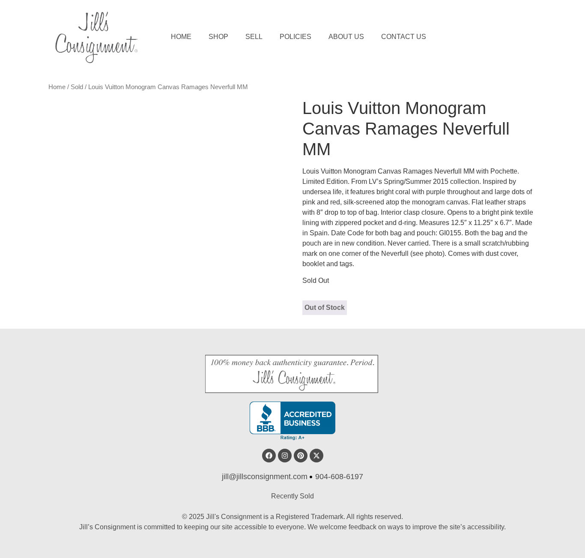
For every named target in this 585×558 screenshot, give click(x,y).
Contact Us (403, 36)
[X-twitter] (316, 455)
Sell (254, 36)
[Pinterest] (300, 455)
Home (181, 36)
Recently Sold (292, 496)
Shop (218, 36)
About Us (346, 36)
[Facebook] (269, 455)
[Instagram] (285, 455)
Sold (77, 87)
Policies (295, 36)
